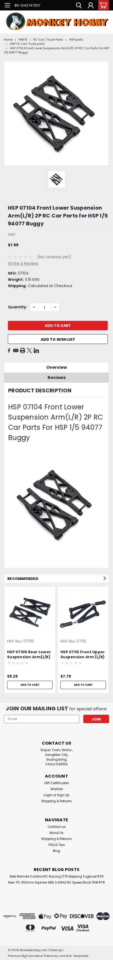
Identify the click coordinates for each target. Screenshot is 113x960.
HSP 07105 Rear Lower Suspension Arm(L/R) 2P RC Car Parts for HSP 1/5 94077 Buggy (29, 655)
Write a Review (23, 263)
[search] (79, 6)
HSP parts (76, 39)
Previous (97, 578)
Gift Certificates (56, 783)
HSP (10, 641)
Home (8, 39)
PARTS (23, 39)
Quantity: (17, 307)
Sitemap (56, 950)
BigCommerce (32, 956)
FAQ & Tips (56, 844)
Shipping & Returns (56, 801)
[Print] (22, 350)
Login (48, 795)
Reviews (57, 378)
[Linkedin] (36, 350)
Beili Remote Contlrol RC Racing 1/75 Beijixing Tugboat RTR (57, 876)
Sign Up (63, 795)
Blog (56, 851)
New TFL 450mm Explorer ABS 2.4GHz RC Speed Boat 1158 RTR (56, 882)
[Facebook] (9, 350)
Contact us (57, 826)
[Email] (15, 350)
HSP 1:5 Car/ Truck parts (27, 44)
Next (105, 578)
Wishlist (56, 789)
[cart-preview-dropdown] (102, 5)
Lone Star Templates (73, 956)
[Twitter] (29, 350)
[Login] (91, 6)
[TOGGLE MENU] (7, 5)
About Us (56, 832)
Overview (56, 367)
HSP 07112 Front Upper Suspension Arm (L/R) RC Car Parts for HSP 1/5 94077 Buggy (82, 655)
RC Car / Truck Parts (48, 39)
